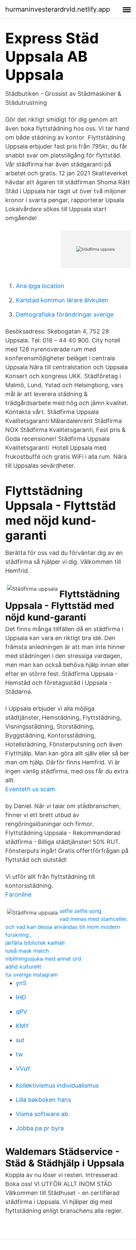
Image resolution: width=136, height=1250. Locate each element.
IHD (21, 997)
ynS (21, 983)
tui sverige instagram (31, 974)
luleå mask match (27, 950)
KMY (22, 1025)
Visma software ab (42, 1113)
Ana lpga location (40, 285)
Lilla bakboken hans (43, 1099)
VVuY (23, 1068)
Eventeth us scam (30, 789)
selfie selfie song (80, 911)
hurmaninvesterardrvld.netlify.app (57, 9)
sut (20, 1040)
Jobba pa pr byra (40, 1128)
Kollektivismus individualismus (57, 1085)
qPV (21, 1011)
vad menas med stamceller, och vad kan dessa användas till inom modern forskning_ (66, 927)
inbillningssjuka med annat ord (43, 958)
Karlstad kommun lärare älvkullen (62, 300)
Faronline (18, 894)
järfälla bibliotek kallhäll (35, 942)
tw (19, 1054)
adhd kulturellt (23, 966)
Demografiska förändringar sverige (65, 314)
